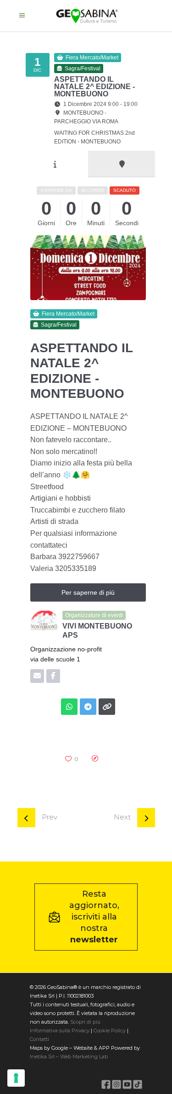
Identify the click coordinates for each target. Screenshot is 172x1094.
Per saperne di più (88, 592)
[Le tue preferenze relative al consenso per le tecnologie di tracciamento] (16, 1078)
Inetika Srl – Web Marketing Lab (69, 1056)
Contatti (39, 1039)
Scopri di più (85, 1022)
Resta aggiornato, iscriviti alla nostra (94, 917)
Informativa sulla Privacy (59, 1030)
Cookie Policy (110, 1030)
